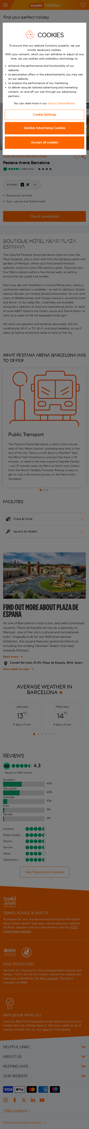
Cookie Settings (44, 114)
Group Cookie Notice (61, 103)
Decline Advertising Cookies (44, 128)
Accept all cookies (44, 142)
